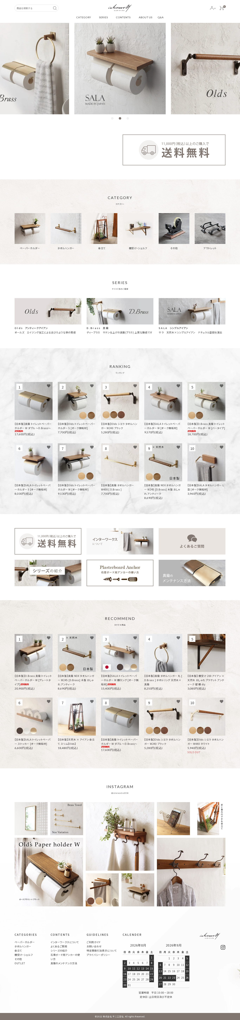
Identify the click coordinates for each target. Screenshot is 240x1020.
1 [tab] (112, 118)
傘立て (18, 950)
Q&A (161, 17)
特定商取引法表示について (102, 950)
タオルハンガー (23, 946)
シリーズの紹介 (59, 950)
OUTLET (20, 963)
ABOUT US (146, 17)
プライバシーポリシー (98, 955)
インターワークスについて (65, 942)
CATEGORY (83, 17)
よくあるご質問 (59, 946)
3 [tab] (128, 118)
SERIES (103, 17)
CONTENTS (123, 17)
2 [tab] (120, 118)
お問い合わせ (94, 946)
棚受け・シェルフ (24, 955)
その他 (18, 959)
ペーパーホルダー (25, 942)
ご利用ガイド (94, 942)
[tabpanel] (120, 68)
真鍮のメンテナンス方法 (64, 963)
